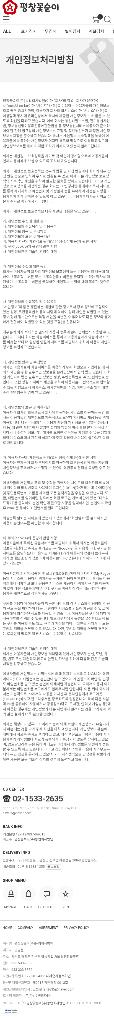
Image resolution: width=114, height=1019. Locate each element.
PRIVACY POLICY (76, 928)
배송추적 (53, 867)
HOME (7, 928)
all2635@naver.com (17, 813)
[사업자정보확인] (59, 976)
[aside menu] (6, 19)
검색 (107, 19)
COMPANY (25, 928)
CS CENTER (13, 789)
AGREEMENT (48, 928)
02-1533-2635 (38, 798)
